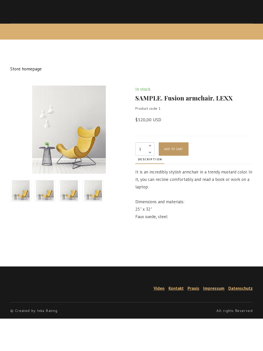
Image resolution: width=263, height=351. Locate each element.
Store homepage (26, 69)
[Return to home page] (17, 288)
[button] (150, 145)
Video (159, 288)
